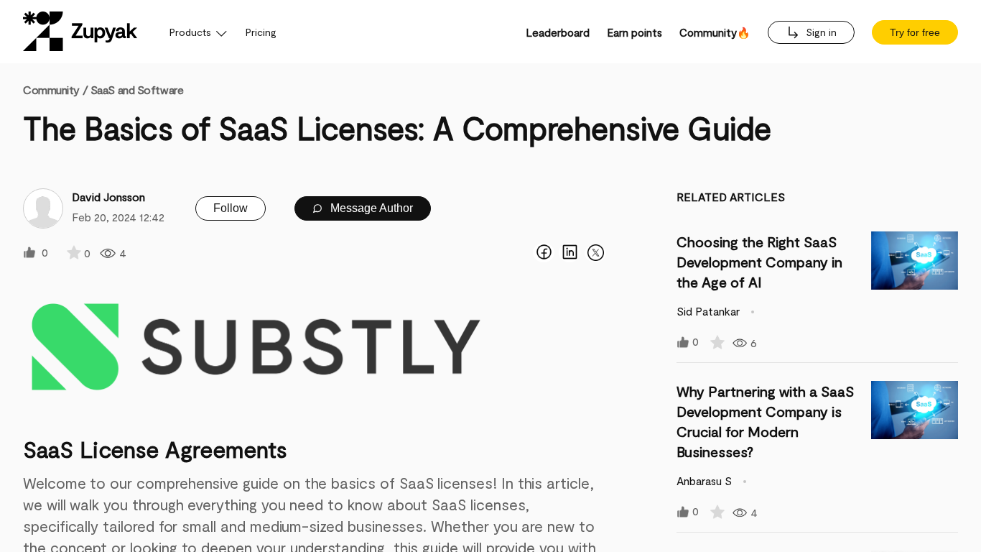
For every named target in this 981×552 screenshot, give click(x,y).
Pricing (261, 32)
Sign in (820, 32)
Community (55, 89)
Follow (230, 208)
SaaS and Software (137, 89)
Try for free (915, 32)
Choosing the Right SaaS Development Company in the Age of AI (759, 261)
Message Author (370, 208)
